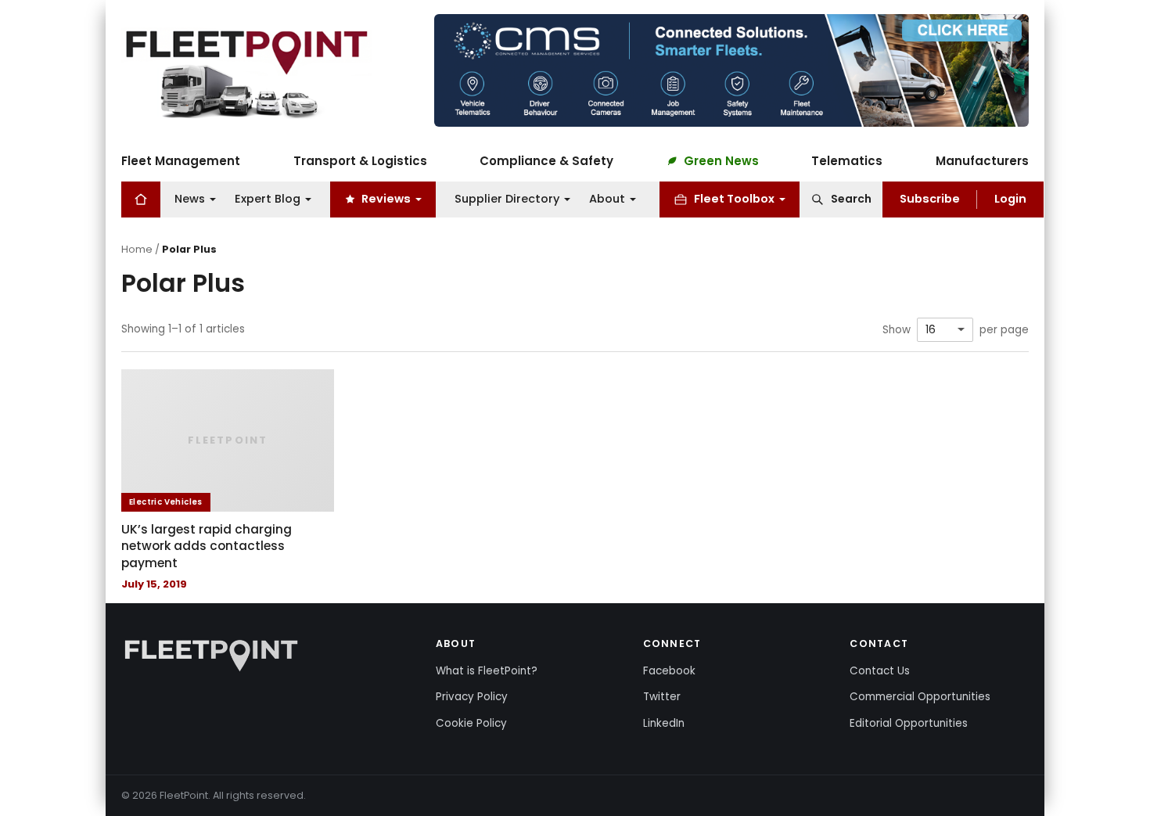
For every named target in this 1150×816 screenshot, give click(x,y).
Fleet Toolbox (734, 199)
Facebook (669, 670)
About (607, 199)
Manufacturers (982, 161)
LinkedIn (664, 723)
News (189, 199)
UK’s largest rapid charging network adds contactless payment (206, 546)
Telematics (846, 161)
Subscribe (930, 199)
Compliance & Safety (546, 161)
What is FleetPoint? (486, 670)
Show (896, 330)
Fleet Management (180, 161)
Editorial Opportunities (909, 723)
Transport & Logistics (360, 161)
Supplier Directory (507, 199)
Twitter (662, 696)
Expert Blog (267, 199)
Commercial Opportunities (920, 696)
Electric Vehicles (166, 502)
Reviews (386, 199)
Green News (721, 161)
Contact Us (880, 670)
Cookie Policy (471, 723)
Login (1010, 199)
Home (137, 249)
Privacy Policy (472, 696)
